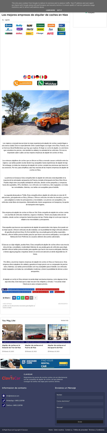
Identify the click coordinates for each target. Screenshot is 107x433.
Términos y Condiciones (96, 430)
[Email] (31, 298)
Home (51, 430)
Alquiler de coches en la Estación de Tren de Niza (11, 346)
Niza (51, 292)
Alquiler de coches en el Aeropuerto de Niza (21, 289)
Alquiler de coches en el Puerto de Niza (34, 346)
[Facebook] (14, 298)
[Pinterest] (27, 298)
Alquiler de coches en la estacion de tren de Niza (17, 292)
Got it (59, 10)
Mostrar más (64, 320)
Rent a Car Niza (59, 292)
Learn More (50, 10)
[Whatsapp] (23, 298)
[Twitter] (18, 298)
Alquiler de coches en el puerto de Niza (47, 289)
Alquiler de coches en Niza (40, 292)
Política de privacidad (80, 430)
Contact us (68, 430)
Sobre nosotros (59, 430)
